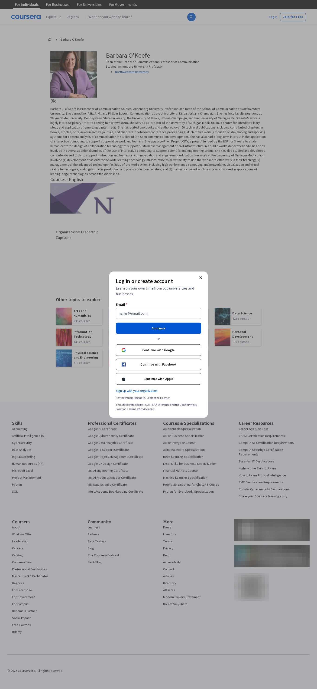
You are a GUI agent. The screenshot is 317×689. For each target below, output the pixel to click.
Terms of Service (138, 409)
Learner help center (158, 398)
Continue (158, 328)
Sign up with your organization (137, 390)
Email (121, 304)
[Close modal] (201, 277)
